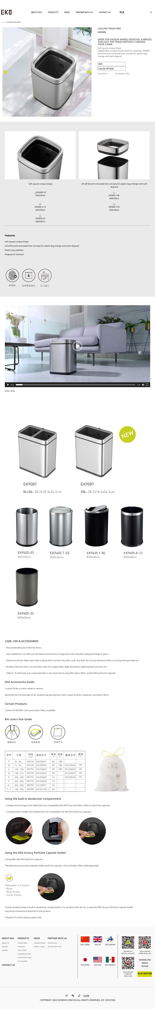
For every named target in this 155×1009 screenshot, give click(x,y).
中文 (122, 12)
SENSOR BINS (22, 943)
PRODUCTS (53, 12)
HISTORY (5, 947)
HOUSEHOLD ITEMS (24, 958)
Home (3, 22)
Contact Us (105, 12)
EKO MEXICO (110, 965)
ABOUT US (5, 943)
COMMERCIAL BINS (24, 954)
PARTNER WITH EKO (55, 947)
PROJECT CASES (39, 947)
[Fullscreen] (147, 385)
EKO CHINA (85, 944)
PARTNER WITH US (84, 12)
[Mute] (143, 385)
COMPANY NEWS (39, 943)
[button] (5, 72)
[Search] (151, 12)
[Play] (8, 385)
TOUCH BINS (22, 950)
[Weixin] (73, 995)
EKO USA (97, 965)
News (67, 12)
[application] (77, 346)
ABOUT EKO (36, 12)
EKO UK (98, 944)
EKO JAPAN (85, 965)
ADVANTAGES (52, 943)
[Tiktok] (79, 995)
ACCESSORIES (22, 961)
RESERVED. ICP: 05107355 (102, 1000)
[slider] (75, 384)
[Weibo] (66, 995)
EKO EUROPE (110, 944)
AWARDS (5, 950)
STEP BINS (21, 947)
